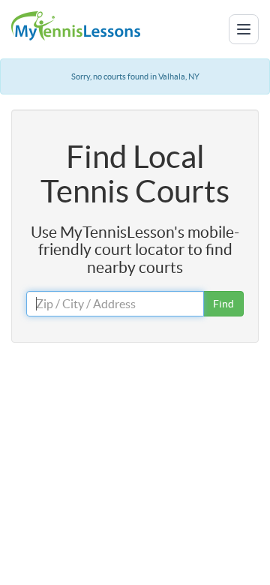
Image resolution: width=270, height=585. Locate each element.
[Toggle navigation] (244, 29)
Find (223, 304)
